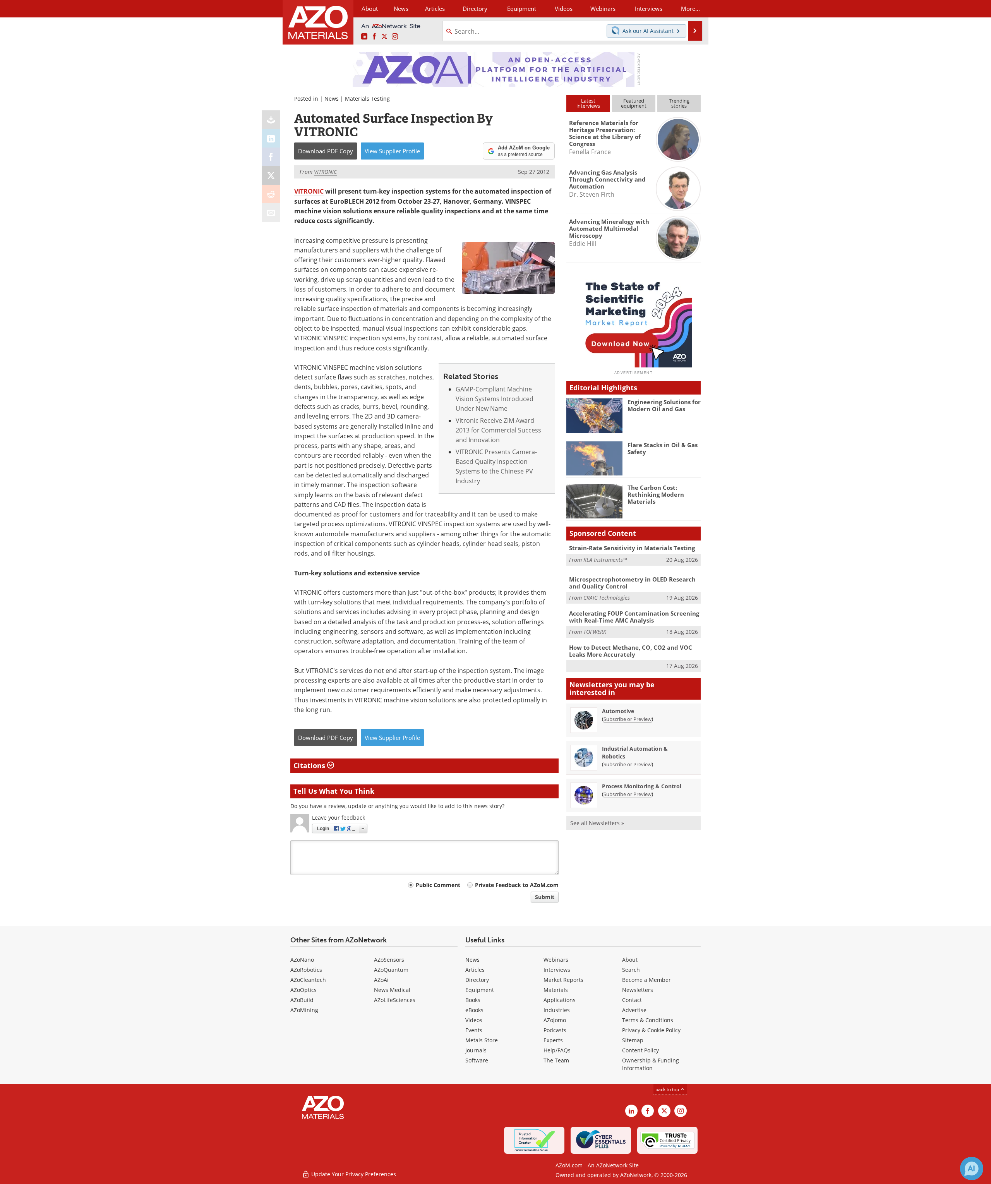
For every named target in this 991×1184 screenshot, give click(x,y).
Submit (544, 897)
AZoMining (304, 1010)
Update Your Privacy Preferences (353, 1174)
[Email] (271, 212)
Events (473, 1030)
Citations (310, 765)
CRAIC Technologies (606, 597)
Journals (476, 1050)
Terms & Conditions (647, 1020)
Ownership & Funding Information (650, 1064)
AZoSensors (389, 959)
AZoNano (302, 959)
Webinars (556, 959)
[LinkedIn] (271, 138)
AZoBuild (302, 1000)
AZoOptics (303, 990)
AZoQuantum (391, 969)
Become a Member (646, 979)
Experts (553, 1040)
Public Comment (438, 885)
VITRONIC (309, 191)
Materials (556, 990)
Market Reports (563, 979)
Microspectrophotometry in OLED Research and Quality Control (632, 582)
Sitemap (632, 1040)
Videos (473, 1020)
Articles (475, 969)
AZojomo (555, 1020)
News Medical (392, 990)
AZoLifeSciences (394, 1000)
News (331, 98)
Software (476, 1060)
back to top (667, 1089)
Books (472, 1000)
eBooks (474, 1010)
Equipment (479, 990)
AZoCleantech (308, 979)
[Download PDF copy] (271, 119)
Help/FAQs (557, 1050)
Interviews (557, 969)
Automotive (618, 711)
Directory (475, 8)
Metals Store (481, 1040)
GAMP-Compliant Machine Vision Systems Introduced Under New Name (494, 399)
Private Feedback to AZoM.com (517, 885)
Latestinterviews (588, 103)
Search (631, 969)
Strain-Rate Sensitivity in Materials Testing (632, 548)
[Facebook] (271, 157)
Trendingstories (679, 103)
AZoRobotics (306, 969)
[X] (271, 175)
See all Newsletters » (597, 823)
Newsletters (637, 990)
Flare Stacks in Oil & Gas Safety (663, 448)
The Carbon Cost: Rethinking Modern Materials (656, 494)
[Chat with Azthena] (971, 1168)
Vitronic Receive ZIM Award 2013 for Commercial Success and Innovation (498, 430)
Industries (557, 1010)
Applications (560, 1000)
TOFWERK (594, 631)
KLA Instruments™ (605, 559)
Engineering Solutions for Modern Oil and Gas (664, 405)
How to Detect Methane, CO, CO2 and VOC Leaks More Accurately (630, 650)
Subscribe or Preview (628, 719)
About (630, 959)
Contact (632, 1000)
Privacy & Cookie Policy (651, 1030)
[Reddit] (271, 194)
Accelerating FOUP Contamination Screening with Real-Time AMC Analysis (634, 616)
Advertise (634, 1010)
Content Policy (640, 1050)
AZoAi (381, 979)
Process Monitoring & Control (641, 786)
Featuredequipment (633, 103)
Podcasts (555, 1030)
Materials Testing (367, 98)
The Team (556, 1060)
